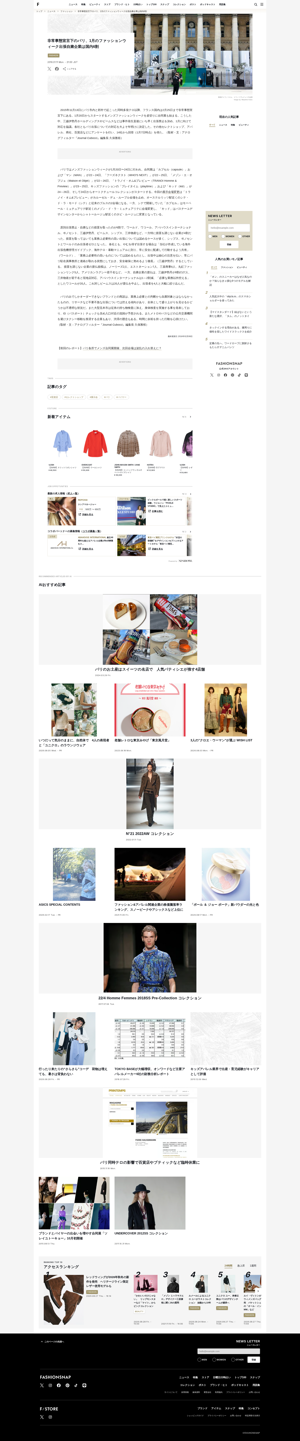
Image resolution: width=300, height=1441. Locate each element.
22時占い (137, 4)
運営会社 (207, 1392)
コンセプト (254, 1408)
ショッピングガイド (195, 1416)
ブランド (203, 1408)
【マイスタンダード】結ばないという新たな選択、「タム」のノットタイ (230, 314)
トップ (39, 11)
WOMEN (230, 236)
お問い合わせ (254, 1392)
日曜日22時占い (222, 1377)
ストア (107, 4)
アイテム (216, 1408)
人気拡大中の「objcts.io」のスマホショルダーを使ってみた (230, 298)
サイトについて (171, 1392)
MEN (214, 236)
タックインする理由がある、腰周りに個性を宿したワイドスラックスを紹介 (230, 329)
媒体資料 (196, 1392)
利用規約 (218, 1392)
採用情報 (185, 1392)
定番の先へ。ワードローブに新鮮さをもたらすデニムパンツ (230, 345)
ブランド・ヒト (122, 4)
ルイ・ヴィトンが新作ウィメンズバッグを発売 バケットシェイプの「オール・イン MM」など (255, 1302)
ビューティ (94, 4)
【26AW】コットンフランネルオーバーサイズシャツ (128, 471)
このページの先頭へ (54, 1341)
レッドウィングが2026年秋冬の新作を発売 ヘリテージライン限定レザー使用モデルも (107, 1282)
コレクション (179, 4)
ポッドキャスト (207, 4)
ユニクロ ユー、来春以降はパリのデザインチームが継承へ (227, 1299)
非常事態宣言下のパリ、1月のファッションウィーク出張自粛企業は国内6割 (112, 11)
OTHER (246, 236)
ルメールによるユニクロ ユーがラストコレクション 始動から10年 (200, 1299)
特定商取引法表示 (252, 1416)
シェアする (71, 69)
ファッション (66, 11)
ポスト (193, 4)
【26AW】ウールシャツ (92, 467)
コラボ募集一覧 (91, 531)
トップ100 (151, 4)
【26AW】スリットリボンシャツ (62, 467)
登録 (229, 244)
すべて (212, 125)
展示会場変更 (170, 192)
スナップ (164, 4)
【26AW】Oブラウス (156, 467)
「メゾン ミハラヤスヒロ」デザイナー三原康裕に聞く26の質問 (172, 1299)
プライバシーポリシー (235, 1392)
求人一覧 (73, 493)
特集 (83, 4)
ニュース (73, 4)
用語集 (222, 4)
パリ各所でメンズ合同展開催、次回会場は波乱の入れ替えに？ (122, 348)
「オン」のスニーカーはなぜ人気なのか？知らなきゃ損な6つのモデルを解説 (230, 280)
